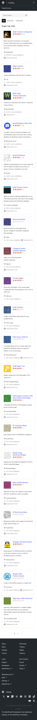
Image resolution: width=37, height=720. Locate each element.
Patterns (22, 653)
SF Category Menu (20, 425)
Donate (22, 665)
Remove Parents (19, 219)
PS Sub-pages (18, 278)
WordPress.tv (7, 668)
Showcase (22, 644)
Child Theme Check (20, 187)
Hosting (4, 650)
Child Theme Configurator (22, 32)
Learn (3, 659)
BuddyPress (7, 684)
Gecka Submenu (19, 155)
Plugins (21, 650)
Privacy (4, 653)
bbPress (5, 681)
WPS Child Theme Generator (19, 95)
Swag (22, 668)
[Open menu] (34, 2)
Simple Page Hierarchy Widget (19, 454)
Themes (22, 647)
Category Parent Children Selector (19, 249)
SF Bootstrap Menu (20, 512)
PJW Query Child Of (20, 337)
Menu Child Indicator (20, 482)
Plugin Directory (6, 8)
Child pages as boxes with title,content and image (23, 397)
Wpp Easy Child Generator (23, 598)
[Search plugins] (26, 15)
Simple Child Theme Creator (18, 575)
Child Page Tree (19, 366)
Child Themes (18, 307)
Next (22, 633)
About (4, 644)
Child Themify (18, 66)
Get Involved (23, 659)
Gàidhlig (8, 692)
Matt (4, 678)
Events (21, 662)
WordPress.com (8, 674)
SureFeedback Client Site (22, 123)
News (4, 647)
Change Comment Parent (22, 542)
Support (4, 662)
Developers (5, 665)
